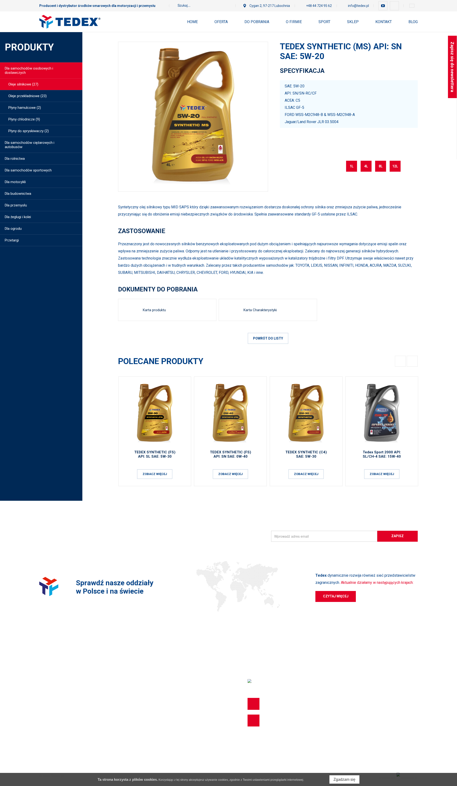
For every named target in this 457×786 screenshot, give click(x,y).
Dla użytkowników (166, 656)
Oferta (221, 22)
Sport (324, 22)
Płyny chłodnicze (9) (24, 119)
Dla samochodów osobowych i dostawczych (29, 70)
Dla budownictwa (18, 193)
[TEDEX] (69, 22)
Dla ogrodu (13, 228)
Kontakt (383, 22)
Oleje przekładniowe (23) (27, 96)
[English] (411, 6)
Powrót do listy (268, 338)
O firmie (294, 22)
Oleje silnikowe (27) (23, 84)
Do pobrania (256, 22)
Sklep (353, 22)
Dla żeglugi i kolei (18, 217)
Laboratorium (163, 690)
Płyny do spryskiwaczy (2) (28, 131)
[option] (193, 117)
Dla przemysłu (16, 205)
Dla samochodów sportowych (28, 170)
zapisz (397, 536)
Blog (413, 22)
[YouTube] (382, 5)
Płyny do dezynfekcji (55, 742)
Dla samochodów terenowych (62, 682)
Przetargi (12, 240)
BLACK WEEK (49, 750)
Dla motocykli (15, 182)
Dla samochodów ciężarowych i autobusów (29, 144)
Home (192, 22)
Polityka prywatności (169, 682)
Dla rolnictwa (15, 158)
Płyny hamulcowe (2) (24, 107)
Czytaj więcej (335, 596)
